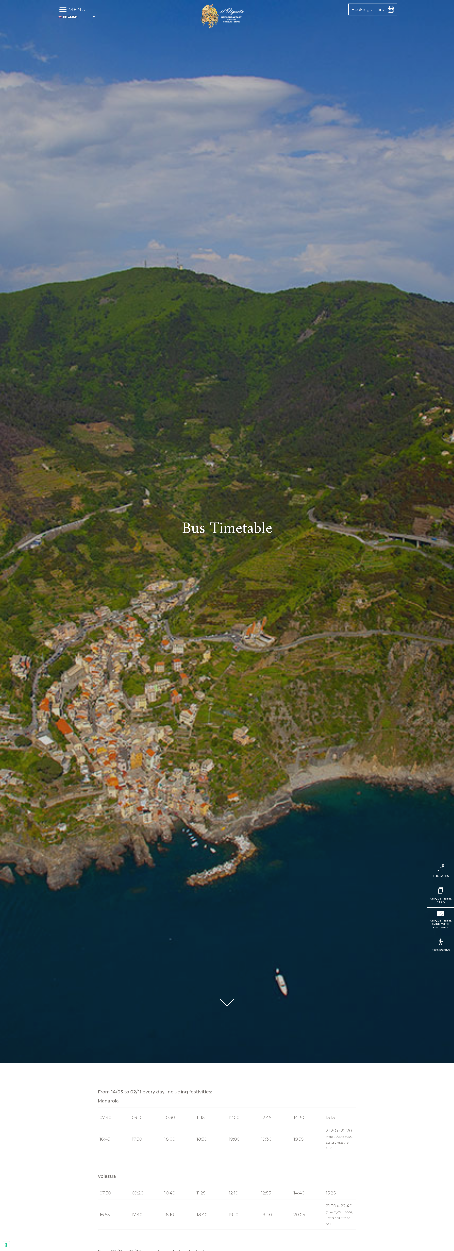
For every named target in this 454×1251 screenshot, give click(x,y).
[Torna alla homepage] (222, 17)
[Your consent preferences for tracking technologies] (6, 1244)
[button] (77, 16)
